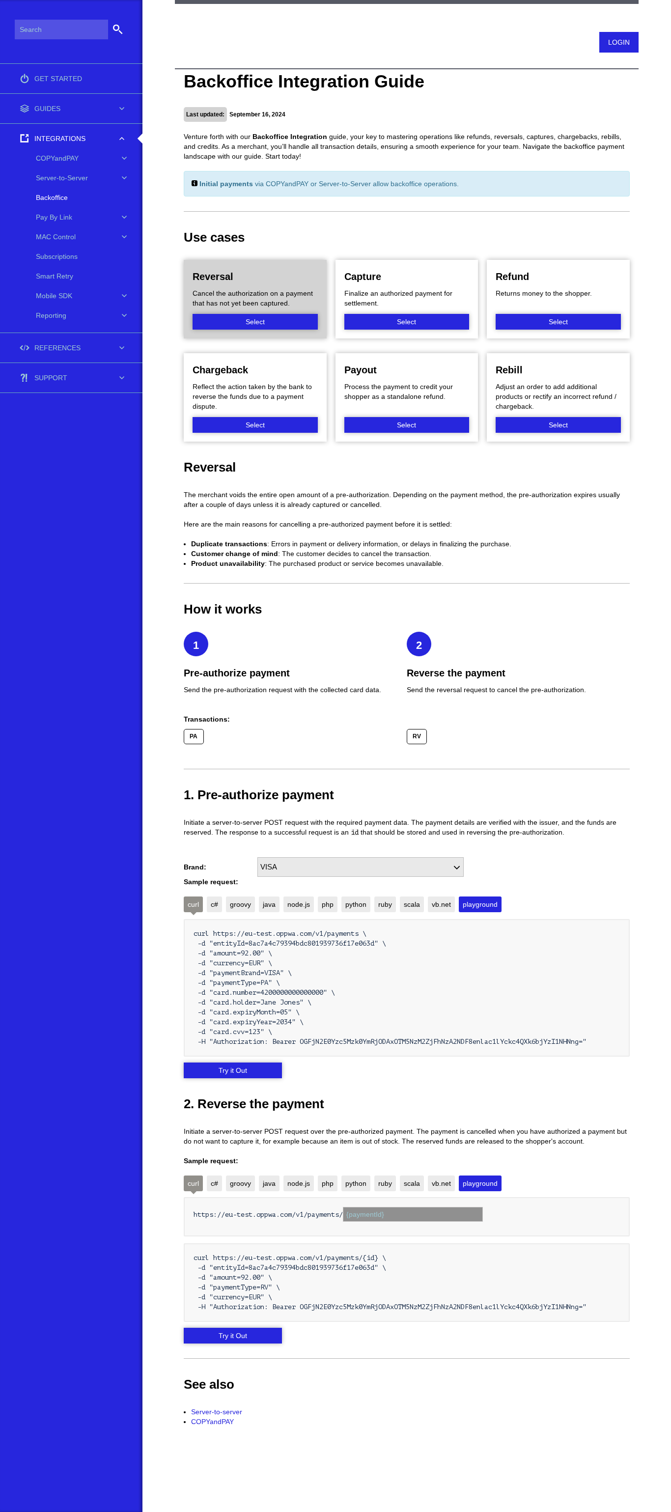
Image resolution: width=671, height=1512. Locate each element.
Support (50, 378)
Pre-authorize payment (237, 673)
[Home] (179, 21)
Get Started (58, 79)
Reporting (51, 315)
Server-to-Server (62, 178)
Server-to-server (216, 1412)
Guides (47, 108)
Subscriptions (57, 256)
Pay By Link (54, 217)
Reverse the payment (456, 673)
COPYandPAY (212, 1422)
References (57, 348)
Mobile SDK (54, 296)
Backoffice (52, 197)
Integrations (59, 138)
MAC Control (56, 237)
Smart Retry (54, 276)
